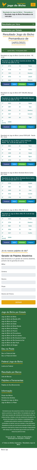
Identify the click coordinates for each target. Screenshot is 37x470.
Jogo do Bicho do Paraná (9, 331)
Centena (4, 271)
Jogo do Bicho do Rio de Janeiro (11, 335)
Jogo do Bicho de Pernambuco (11, 333)
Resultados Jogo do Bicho (26, 443)
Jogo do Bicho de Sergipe (9, 345)
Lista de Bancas (6, 376)
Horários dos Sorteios (8, 398)
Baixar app (4, 450)
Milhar (3, 264)
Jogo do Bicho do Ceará (9, 321)
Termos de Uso (10, 437)
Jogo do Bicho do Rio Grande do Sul (12, 340)
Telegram (30, 84)
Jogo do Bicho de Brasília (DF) (11, 319)
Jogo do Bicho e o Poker (9, 402)
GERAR (18, 302)
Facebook (6, 84)
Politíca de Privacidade (24, 437)
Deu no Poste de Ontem (9, 356)
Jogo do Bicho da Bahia (8, 317)
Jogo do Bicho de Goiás (8, 324)
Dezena (3, 279)
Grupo (3, 286)
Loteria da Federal (7, 366)
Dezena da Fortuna (7, 294)
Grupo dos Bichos (7, 395)
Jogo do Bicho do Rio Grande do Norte (13, 338)
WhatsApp (22, 84)
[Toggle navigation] (33, 4)
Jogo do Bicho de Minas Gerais (11, 326)
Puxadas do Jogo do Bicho (9, 400)
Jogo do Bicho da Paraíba (9, 328)
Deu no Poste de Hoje (8, 353)
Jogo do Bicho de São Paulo (10, 343)
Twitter (14, 84)
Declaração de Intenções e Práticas (19, 438)
